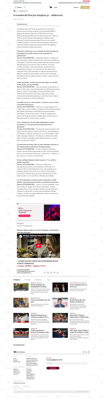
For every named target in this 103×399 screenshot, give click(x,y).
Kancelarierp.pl (30, 375)
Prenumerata (16, 372)
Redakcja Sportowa (22, 24)
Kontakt (15, 360)
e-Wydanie (76, 7)
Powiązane (16, 280)
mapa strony (16, 386)
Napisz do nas (16, 361)
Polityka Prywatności (31, 358)
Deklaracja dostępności (32, 365)
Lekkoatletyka (23, 11)
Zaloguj (85, 7)
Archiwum (16, 374)
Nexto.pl (28, 372)
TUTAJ (42, 266)
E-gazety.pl (29, 370)
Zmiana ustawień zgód (32, 360)
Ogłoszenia (16, 370)
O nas (14, 358)
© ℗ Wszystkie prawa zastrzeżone (26, 271)
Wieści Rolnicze (30, 377)
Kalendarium (26, 386)
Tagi (48, 280)
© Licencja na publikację (23, 269)
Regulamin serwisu (31, 361)
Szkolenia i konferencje (19, 383)
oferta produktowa (18, 388)
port (55, 7)
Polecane (28, 280)
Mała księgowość (30, 374)
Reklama (15, 369)
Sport (18, 11)
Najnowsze (38, 280)
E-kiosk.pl (28, 369)
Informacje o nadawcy (31, 363)
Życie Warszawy (30, 378)
